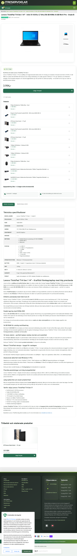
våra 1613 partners (11, 519)
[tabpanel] (19, 442)
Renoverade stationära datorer (11, 482)
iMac (5, 493)
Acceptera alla (27, 551)
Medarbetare (7, 503)
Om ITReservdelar (8, 501)
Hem (7, 11)
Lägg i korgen (37, 91)
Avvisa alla (16, 551)
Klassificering (25, 491)
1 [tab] (38, 462)
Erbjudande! (6, 480)
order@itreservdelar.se (46, 413)
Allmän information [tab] (8, 204)
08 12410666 (53, 484)
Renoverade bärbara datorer (10, 484)
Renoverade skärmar (9, 486)
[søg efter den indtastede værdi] (74, 3)
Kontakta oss (25, 480)
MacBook (6, 495)
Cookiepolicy (6, 547)
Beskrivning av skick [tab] (22, 204)
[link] (6, 7)
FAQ (23, 486)
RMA (23, 484)
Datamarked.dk (61, 520)
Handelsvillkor (25, 482)
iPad (5, 491)
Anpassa (7, 551)
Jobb (5, 507)
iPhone (5, 489)
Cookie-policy (7, 505)
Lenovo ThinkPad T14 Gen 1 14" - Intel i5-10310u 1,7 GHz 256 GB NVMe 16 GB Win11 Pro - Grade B (33, 11)
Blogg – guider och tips (27, 489)
